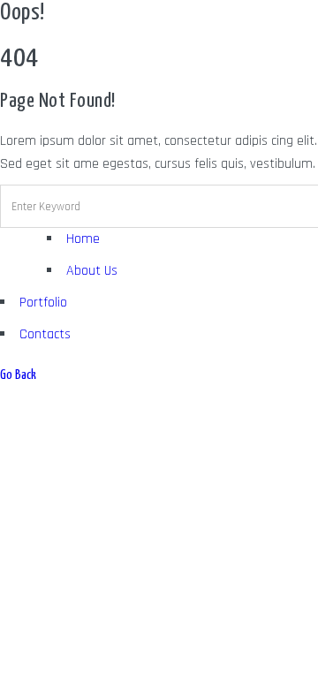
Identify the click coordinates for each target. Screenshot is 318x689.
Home (83, 239)
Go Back (18, 375)
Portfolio (43, 302)
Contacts (45, 334)
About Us (91, 270)
